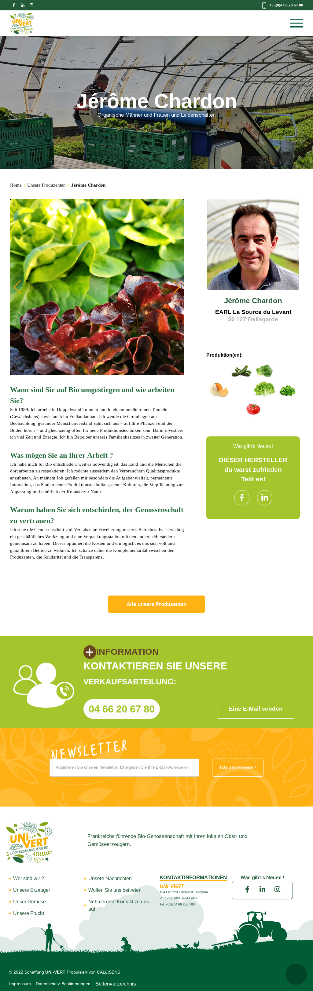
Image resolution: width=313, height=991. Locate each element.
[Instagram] (277, 889)
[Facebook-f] (241, 497)
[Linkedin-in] (264, 497)
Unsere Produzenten (46, 185)
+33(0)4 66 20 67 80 (286, 5)
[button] (177, 287)
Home (16, 185)
